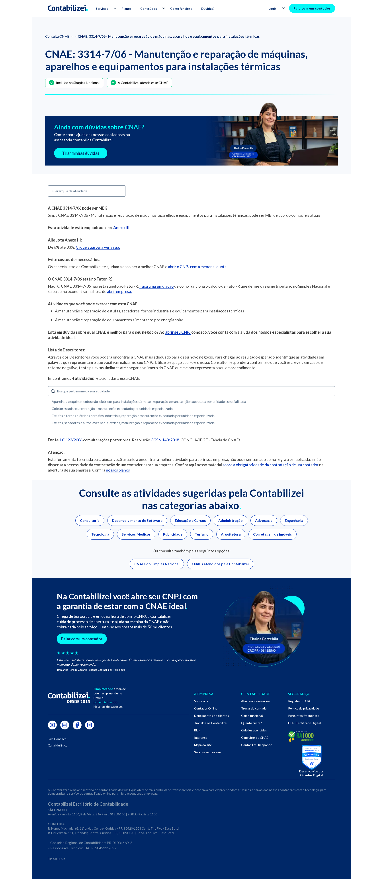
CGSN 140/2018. (166, 439)
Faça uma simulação (156, 286)
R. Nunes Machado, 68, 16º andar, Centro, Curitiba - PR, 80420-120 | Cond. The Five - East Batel (113, 828)
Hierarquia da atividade (69, 191)
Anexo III (121, 227)
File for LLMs (56, 859)
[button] (104, 9)
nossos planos (118, 470)
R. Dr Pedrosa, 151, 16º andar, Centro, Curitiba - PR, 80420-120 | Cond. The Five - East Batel (111, 833)
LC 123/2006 (71, 439)
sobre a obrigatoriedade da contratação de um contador (271, 464)
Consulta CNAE (57, 36)
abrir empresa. (119, 291)
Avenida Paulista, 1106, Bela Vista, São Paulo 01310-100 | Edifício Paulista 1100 (102, 814)
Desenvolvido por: (311, 773)
